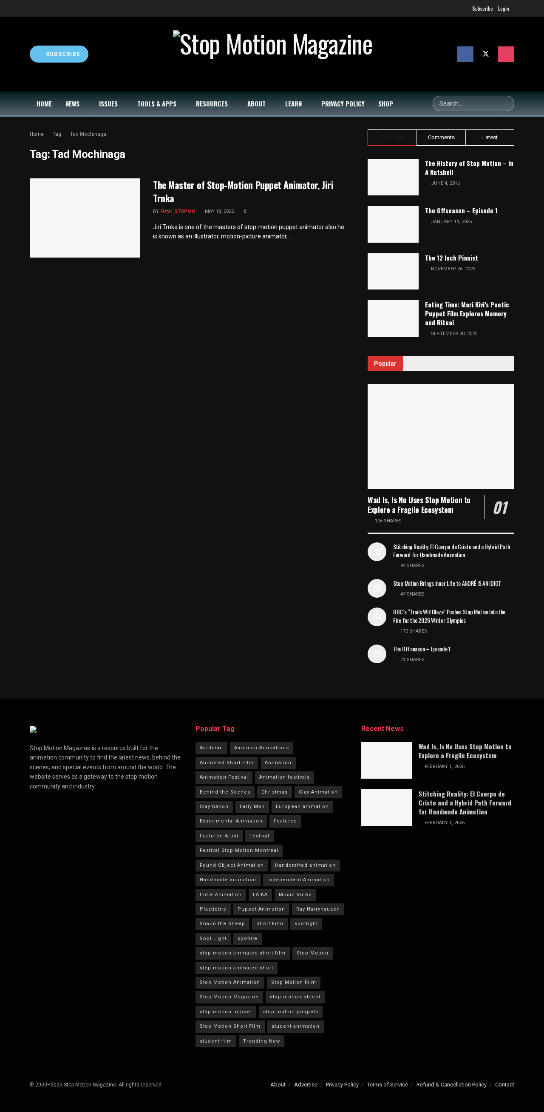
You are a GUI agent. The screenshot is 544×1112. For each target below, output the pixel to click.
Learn (293, 103)
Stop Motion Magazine (229, 997)
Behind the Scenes (225, 792)
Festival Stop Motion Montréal (239, 850)
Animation (278, 762)
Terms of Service (387, 1084)
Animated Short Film (227, 762)
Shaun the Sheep (222, 923)
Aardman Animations (261, 748)
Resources (212, 103)
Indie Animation (221, 894)
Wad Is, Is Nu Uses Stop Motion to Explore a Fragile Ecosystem (419, 504)
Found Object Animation (232, 865)
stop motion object (295, 997)
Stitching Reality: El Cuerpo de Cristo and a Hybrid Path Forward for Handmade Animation (451, 550)
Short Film (269, 923)
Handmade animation (228, 880)
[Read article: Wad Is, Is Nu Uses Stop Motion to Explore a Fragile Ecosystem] (441, 436)
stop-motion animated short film (243, 953)
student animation (296, 1026)
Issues (108, 103)
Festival (259, 836)
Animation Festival (224, 777)
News (72, 103)
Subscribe (482, 8)
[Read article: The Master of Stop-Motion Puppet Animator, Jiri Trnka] (85, 218)
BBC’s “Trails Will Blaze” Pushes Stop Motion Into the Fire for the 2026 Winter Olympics (449, 616)
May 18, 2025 (219, 211)
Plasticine (213, 909)
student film (216, 1041)
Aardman (211, 748)
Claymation (214, 806)
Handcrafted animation (305, 865)
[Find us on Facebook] (465, 54)
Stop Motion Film (293, 982)
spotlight (306, 923)
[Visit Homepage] (273, 54)
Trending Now (261, 1041)
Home (44, 103)
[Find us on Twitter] (486, 54)
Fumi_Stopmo (177, 211)
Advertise (305, 1084)
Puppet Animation (261, 909)
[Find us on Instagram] (506, 54)
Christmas (274, 792)
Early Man (252, 806)
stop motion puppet (226, 1012)
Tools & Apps (156, 103)
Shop (385, 103)
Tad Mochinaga (88, 134)
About (256, 103)
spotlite (248, 938)
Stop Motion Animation (230, 982)
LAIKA (260, 894)
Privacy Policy (343, 103)
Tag (57, 134)
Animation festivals (284, 777)
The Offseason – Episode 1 (461, 210)
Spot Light (213, 938)
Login (503, 8)
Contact (504, 1084)
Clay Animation (318, 792)
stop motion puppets (290, 1012)
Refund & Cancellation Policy (451, 1084)
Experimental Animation (231, 821)
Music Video (295, 894)
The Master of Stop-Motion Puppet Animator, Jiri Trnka (243, 191)
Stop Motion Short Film (230, 1026)
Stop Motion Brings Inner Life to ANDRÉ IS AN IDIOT (447, 583)
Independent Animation (298, 880)
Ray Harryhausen (318, 909)
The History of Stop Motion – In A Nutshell (469, 167)
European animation (302, 806)
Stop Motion (313, 953)
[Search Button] (506, 103)
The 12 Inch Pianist (451, 257)
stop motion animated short (236, 968)
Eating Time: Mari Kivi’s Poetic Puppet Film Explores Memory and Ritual (467, 313)
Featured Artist (219, 836)
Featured (285, 821)
